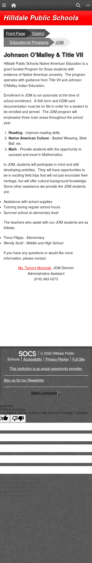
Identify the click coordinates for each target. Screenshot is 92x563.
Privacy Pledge (57, 359)
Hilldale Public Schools (41, 17)
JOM (60, 42)
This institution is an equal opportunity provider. (46, 368)
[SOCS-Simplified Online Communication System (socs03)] (27, 353)
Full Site (78, 359)
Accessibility (32, 359)
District (38, 33)
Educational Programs (29, 42)
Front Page (15, 33)
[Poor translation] (18, 418)
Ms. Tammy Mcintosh (34, 267)
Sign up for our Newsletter (24, 380)
